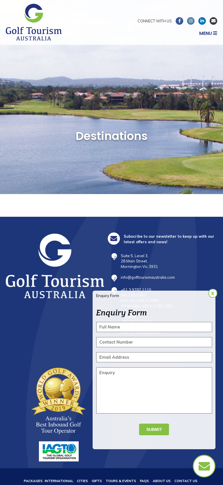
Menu (206, 33)
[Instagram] (191, 21)
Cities (82, 481)
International (59, 481)
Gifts (97, 481)
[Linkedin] (202, 21)
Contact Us (186, 481)
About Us (162, 481)
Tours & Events (121, 481)
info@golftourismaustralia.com (148, 277)
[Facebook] (179, 21)
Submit (154, 429)
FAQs (144, 481)
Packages (33, 481)
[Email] (213, 21)
